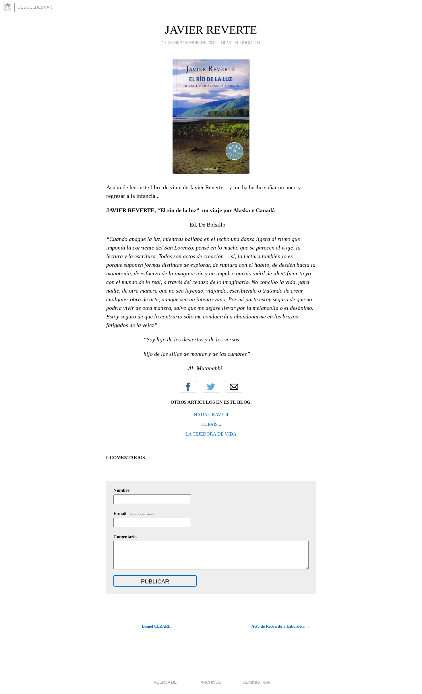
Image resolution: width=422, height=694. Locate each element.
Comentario (125, 536)
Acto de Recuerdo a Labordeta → (280, 626)
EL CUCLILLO (247, 42)
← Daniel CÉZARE (154, 626)
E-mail (134, 513)
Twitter (211, 387)
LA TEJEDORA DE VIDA (211, 434)
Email (234, 387)
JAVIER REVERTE (211, 29)
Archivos (211, 682)
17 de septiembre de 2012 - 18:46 (196, 42)
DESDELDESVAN (35, 7)
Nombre (121, 490)
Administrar (257, 682)
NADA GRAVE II (211, 414)
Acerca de (165, 682)
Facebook (188, 387)
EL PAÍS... (211, 424)
